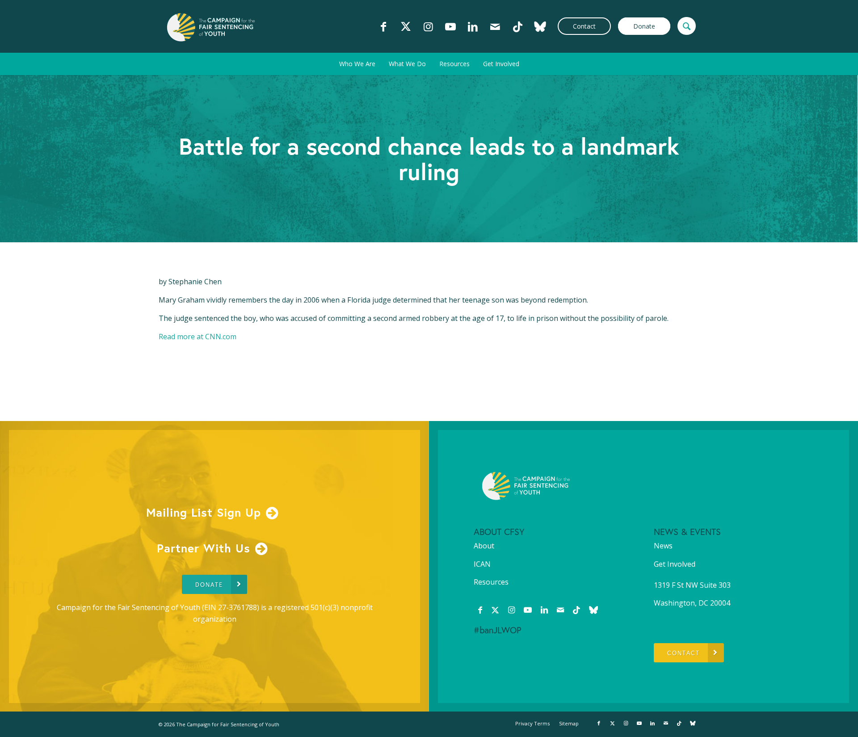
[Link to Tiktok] (517, 26)
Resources (491, 582)
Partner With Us (203, 548)
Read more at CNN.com (197, 336)
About (484, 546)
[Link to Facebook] (383, 26)
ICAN (482, 564)
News (663, 546)
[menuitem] (357, 64)
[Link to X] (405, 26)
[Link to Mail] (495, 26)
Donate (644, 26)
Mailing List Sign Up (203, 512)
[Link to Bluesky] (540, 26)
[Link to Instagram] (428, 26)
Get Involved (674, 564)
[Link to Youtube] (450, 26)
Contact (584, 26)
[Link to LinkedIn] (472, 26)
